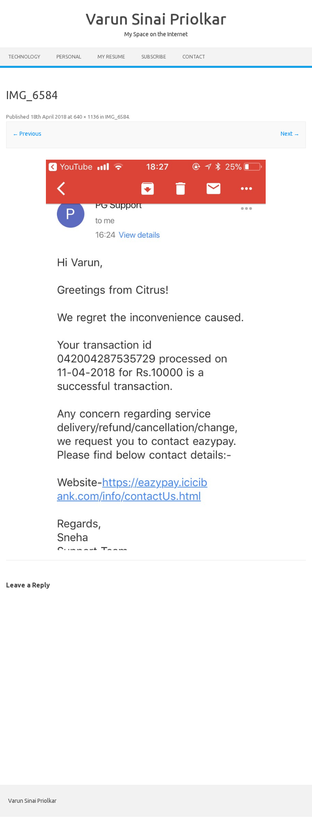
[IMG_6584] (156, 355)
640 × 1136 (86, 116)
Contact (193, 56)
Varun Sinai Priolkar (156, 18)
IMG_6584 (117, 116)
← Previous (27, 133)
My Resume (111, 56)
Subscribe (153, 56)
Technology (24, 56)
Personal (68, 56)
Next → (290, 133)
